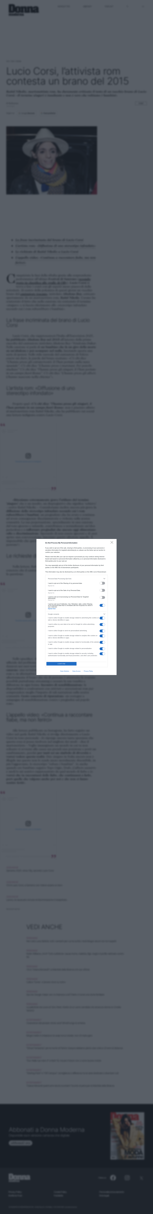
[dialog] (76, 607)
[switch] (102, 583)
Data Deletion (64, 671)
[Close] (112, 543)
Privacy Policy (88, 671)
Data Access (76, 671)
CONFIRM (61, 664)
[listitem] (76, 579)
